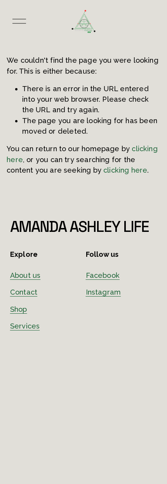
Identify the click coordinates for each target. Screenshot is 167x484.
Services (25, 326)
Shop (18, 309)
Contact (23, 292)
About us (25, 275)
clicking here (125, 170)
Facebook (103, 275)
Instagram (103, 292)
